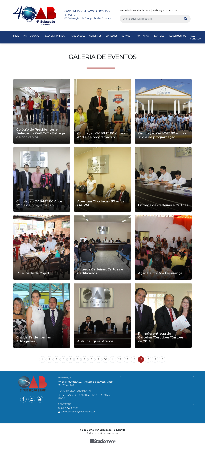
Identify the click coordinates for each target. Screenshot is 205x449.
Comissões (111, 36)
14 (134, 359)
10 (105, 359)
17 (155, 359)
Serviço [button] (126, 36)
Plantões (158, 36)
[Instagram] (184, 11)
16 (148, 359)
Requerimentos (177, 36)
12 (120, 359)
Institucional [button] (32, 36)
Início (16, 36)
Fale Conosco (195, 37)
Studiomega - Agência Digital (102, 441)
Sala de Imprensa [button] (55, 36)
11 (113, 359)
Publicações (78, 36)
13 (127, 359)
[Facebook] (180, 11)
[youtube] (189, 11)
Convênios (95, 36)
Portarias (143, 36)
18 (162, 359)
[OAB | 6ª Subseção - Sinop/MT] (34, 15)
